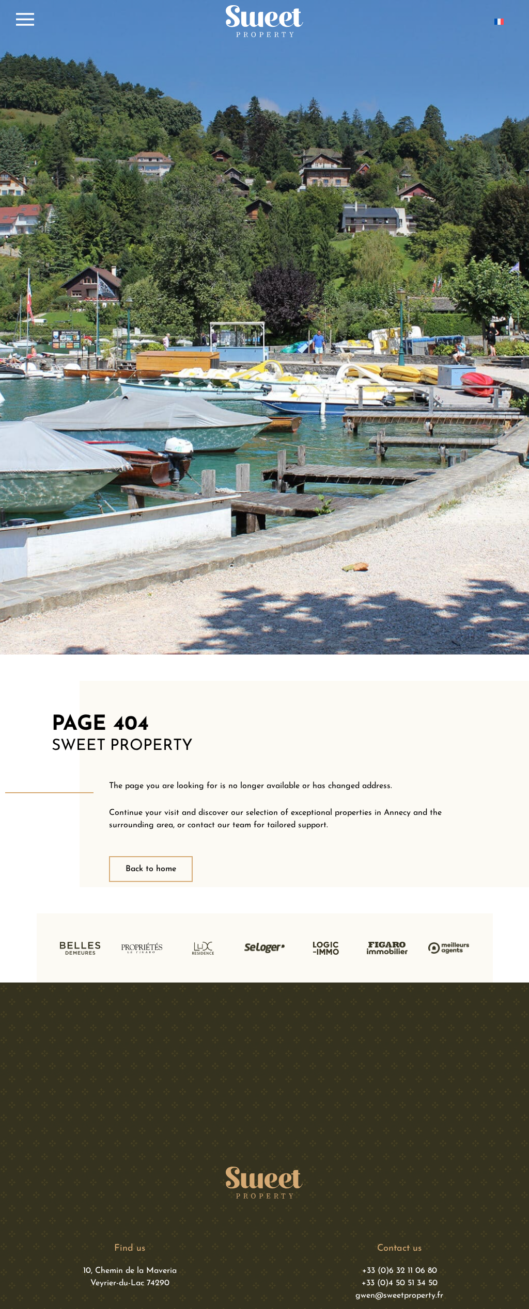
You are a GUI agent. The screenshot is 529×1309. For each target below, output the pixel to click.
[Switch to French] (499, 21)
